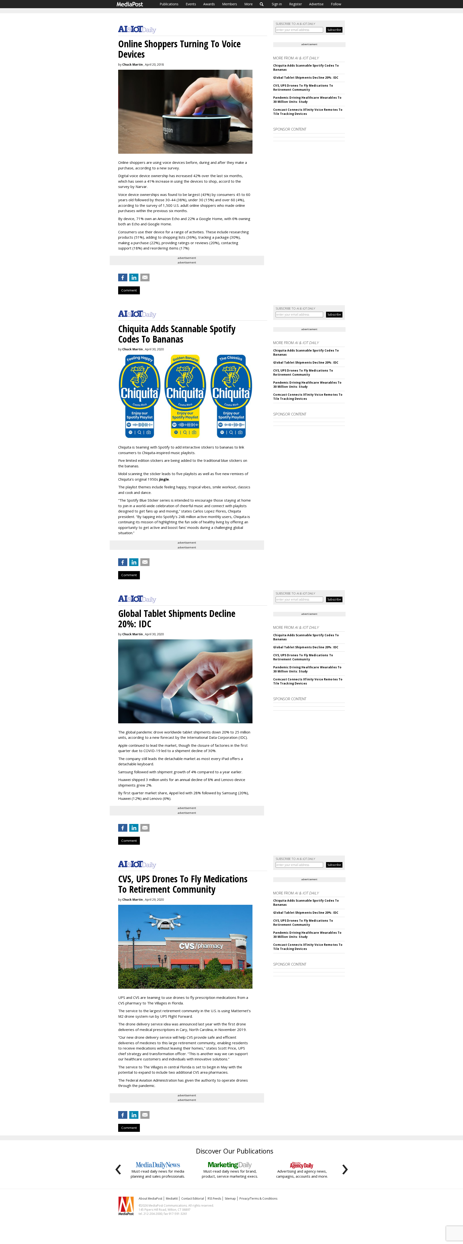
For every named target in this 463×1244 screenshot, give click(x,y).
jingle (164, 479)
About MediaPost (150, 1198)
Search (261, 4)
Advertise (316, 4)
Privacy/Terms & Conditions (258, 1198)
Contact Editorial (192, 1198)
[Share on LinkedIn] (133, 277)
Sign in (277, 4)
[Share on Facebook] (122, 277)
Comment (129, 290)
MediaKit (172, 1198)
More (248, 4)
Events (191, 4)
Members (229, 4)
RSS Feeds (214, 1198)
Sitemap (230, 1198)
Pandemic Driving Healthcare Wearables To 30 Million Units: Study (307, 100)
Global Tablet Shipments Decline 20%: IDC (305, 78)
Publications (169, 4)
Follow (336, 4)
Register (295, 4)
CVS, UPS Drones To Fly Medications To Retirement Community (303, 87)
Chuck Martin (132, 64)
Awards (209, 4)
